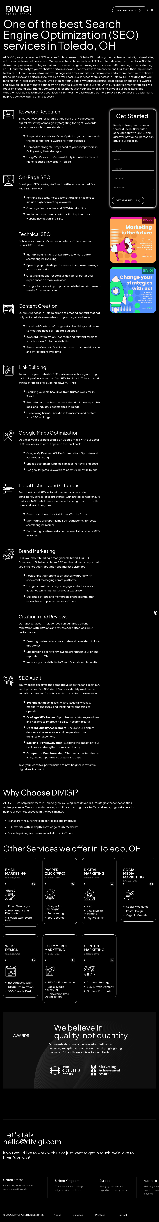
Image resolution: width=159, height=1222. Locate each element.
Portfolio (100, 1214)
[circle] (138, 1214)
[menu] (152, 10)
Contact (122, 1214)
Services (78, 1214)
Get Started (124, 200)
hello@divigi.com (32, 1141)
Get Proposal (127, 10)
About (57, 1214)
